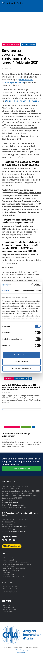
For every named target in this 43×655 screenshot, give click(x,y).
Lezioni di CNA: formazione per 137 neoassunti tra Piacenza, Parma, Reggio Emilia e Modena (21, 387)
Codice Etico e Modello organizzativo (16, 562)
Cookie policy (21, 652)
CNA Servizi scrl (8, 560)
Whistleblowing (8, 574)
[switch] (38, 332)
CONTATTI (6, 601)
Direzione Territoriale (10, 589)
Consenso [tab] (6, 290)
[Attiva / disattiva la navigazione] (39, 6)
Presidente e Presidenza (11, 587)
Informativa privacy (21, 650)
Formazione (9, 378)
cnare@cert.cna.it (11, 503)
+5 (33, 427)
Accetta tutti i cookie (21, 355)
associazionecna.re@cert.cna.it (16, 526)
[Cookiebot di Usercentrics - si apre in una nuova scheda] (31, 284)
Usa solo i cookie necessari (21, 368)
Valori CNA (6, 572)
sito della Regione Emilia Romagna (22, 101)
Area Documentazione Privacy (13, 576)
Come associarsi (8, 607)
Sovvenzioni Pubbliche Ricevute (14, 568)
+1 (30, 378)
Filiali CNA (6, 605)
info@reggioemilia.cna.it (15, 505)
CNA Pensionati (11, 546)
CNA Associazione (9, 558)
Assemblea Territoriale (10, 591)
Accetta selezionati (21, 362)
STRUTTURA (7, 583)
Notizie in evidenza (28, 44)
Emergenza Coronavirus (11, 44)
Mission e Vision (8, 566)
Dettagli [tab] (17, 290)
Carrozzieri (26, 427)
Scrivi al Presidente (9, 609)
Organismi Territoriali (10, 593)
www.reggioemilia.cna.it (17, 507)
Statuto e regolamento (11, 570)
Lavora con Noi (8, 611)
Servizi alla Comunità (12, 427)
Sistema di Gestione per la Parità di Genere (17, 564)
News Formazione (21, 378)
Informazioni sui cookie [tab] (32, 290)
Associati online (21, 468)
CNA (3, 553)
